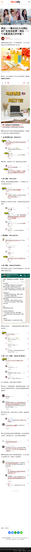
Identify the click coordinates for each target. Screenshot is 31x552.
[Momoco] (3, 38)
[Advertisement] (15, 508)
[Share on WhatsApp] (15, 532)
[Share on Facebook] (9, 532)
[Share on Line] (21, 532)
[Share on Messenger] (12, 532)
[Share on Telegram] (18, 532)
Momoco (7, 37)
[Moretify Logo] (15, 2)
